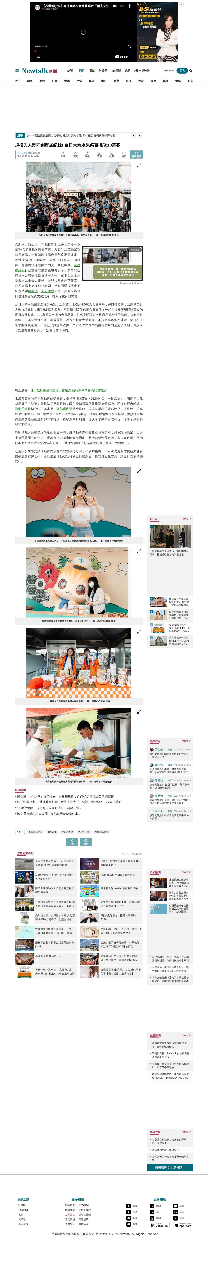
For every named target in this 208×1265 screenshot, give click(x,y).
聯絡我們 (70, 1210)
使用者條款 (85, 1210)
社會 (54, 81)
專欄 (165, 81)
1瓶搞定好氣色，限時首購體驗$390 (118, 917)
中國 (67, 81)
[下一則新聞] (139, 135)
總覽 (70, 70)
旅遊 (141, 81)
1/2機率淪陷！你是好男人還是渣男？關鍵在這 (54, 876)
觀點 (92, 70)
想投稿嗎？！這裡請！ (170, 1167)
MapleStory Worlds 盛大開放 (118, 874)
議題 (127, 70)
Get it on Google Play (160, 1225)
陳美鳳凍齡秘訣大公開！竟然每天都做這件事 (54, 890)
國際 (30, 81)
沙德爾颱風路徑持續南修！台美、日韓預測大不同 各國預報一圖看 (54, 931)
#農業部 (52, 832)
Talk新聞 (115, 70)
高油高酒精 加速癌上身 (48, 956)
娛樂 (91, 81)
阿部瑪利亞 (64, 409)
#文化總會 (67, 832)
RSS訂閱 (84, 1205)
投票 (20, 1214)
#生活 (20, 832)
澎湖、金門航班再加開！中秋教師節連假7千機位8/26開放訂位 (120, 944)
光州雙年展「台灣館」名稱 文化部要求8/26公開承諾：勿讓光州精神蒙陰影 (55, 917)
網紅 (104, 81)
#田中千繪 (84, 832)
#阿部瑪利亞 (102, 832)
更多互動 (23, 1199)
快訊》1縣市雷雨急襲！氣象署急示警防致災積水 (121, 863)
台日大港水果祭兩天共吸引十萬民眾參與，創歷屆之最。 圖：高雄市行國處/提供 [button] (79, 235)
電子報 (22, 1219)
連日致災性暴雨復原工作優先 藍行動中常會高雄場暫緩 (69, 390)
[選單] (17, 71)
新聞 (81, 70)
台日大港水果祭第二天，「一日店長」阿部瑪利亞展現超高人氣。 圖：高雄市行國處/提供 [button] (78, 541)
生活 (79, 81)
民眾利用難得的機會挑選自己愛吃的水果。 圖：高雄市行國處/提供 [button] (79, 781)
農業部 (33, 291)
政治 (17, 81)
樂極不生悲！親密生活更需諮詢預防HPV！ (54, 944)
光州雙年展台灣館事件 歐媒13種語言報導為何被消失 (120, 904)
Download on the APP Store (183, 1225)
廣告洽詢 (83, 1224)
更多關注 (160, 1199)
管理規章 (83, 1219)
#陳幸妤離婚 (142, 70)
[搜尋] (191, 71)
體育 (116, 81)
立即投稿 (70, 1214)
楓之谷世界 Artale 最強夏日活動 (119, 888)
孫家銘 (26, 153)
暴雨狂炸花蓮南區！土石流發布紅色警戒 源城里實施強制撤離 (54, 863)
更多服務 (78, 1199)
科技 (128, 81)
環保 (153, 81)
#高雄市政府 (35, 832)
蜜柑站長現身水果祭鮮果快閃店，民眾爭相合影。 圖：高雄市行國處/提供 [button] (79, 621)
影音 (190, 81)
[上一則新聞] (133, 135)
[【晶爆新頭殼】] (157, 32)
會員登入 (70, 1224)
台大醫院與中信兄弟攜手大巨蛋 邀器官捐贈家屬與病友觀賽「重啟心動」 (55, 904)
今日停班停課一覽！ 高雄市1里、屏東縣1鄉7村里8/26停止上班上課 (55, 971)
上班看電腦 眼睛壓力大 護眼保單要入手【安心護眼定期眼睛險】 (121, 971)
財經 (42, 81)
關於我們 (70, 1205)
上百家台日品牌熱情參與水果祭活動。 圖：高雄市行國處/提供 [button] (79, 701)
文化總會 (47, 291)
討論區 (103, 70)
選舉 (178, 81)
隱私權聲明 (85, 1214)
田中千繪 (21, 409)
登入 (182, 70)
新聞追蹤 (23, 1224)
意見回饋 (70, 1219)
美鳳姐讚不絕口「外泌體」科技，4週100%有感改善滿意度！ (121, 931)
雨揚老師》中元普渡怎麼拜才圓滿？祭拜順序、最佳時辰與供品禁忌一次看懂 (120, 958)
